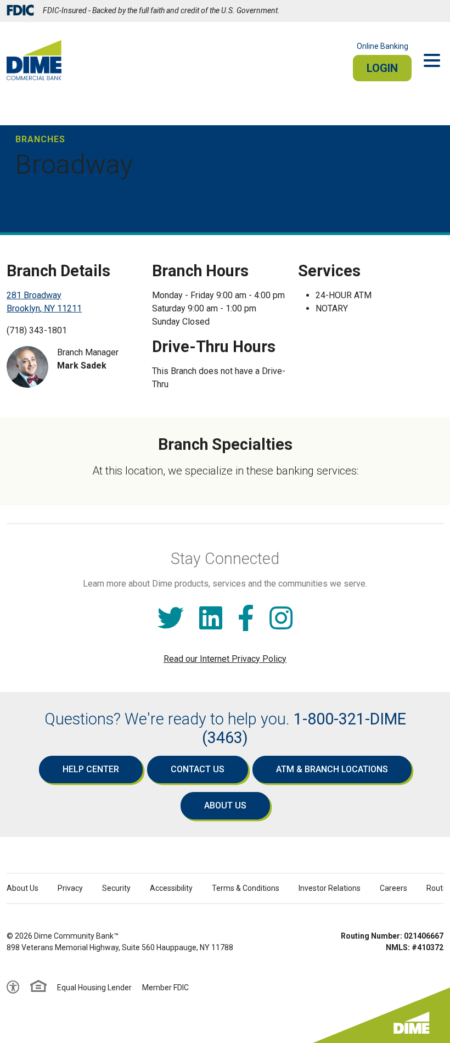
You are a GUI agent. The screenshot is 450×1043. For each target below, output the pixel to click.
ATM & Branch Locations (332, 769)
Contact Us (197, 769)
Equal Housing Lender (94, 987)
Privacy (70, 888)
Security (116, 888)
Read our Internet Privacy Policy (225, 659)
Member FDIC (165, 987)
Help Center (91, 769)
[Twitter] (171, 618)
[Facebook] (246, 618)
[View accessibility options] (13, 987)
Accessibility (171, 888)
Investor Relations (330, 888)
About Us (225, 805)
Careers (393, 888)
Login (382, 68)
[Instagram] (280, 618)
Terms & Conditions (245, 888)
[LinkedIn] (210, 618)
